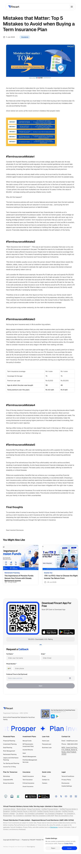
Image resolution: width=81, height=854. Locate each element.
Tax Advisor (20, 813)
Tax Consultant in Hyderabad (22, 815)
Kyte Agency (31, 846)
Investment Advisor (9, 809)
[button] (6, 796)
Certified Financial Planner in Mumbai (49, 811)
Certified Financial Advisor (50, 809)
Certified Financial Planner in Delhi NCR (23, 811)
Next (40, 686)
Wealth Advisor (21, 809)
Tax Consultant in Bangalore (54, 813)
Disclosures (53, 827)
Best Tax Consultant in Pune (64, 815)
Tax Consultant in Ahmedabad (34, 813)
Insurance (24, 37)
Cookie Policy (68, 844)
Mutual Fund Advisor (33, 809)
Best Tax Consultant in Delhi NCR (43, 815)
